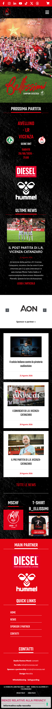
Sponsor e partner (20, 626)
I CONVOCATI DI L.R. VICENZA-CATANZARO (26, 413)
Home (13, 612)
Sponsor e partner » (26, 321)
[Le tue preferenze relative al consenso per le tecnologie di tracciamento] (47, 704)
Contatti (14, 633)
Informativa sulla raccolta (17, 705)
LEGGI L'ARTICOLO (26, 283)
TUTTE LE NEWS (26, 485)
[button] (44, 310)
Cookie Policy (32, 693)
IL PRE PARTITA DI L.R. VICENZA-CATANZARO (26, 461)
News (13, 619)
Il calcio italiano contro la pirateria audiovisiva (26, 364)
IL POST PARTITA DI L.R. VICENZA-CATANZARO (26, 250)
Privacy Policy (21, 693)
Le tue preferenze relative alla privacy (23, 700)
